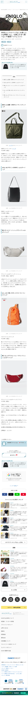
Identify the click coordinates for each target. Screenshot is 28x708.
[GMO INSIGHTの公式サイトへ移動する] (14, 657)
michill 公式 (23, 555)
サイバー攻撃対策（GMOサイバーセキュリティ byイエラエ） (11, 671)
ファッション (15, 9)
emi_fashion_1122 (24, 507)
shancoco (25, 538)
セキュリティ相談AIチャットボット (7, 668)
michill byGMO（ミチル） (6, 9)
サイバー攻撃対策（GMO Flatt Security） (8, 673)
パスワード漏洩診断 (4, 666)
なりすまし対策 (18, 673)
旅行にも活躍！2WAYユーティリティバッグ (14, 79)
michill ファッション (8, 45)
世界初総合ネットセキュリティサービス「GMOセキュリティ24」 (12, 664)
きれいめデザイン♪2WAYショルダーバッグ (13, 82)
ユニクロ (4, 41)
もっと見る (14, 589)
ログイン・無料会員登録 (14, 607)
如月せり (25, 571)
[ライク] (26, 1)
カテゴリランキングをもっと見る (14, 542)
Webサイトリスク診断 (13, 666)
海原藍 (26, 563)
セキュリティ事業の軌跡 (5, 675)
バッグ (9, 41)
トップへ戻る (13, 485)
